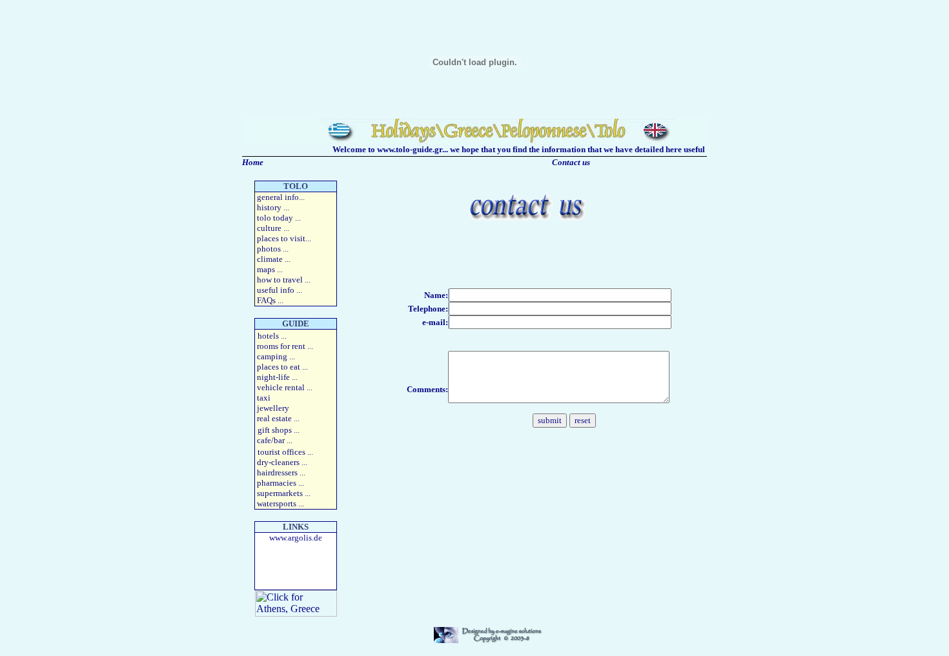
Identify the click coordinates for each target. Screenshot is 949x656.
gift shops (275, 430)
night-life (273, 377)
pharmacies (276, 483)
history (269, 207)
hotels (268, 336)
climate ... (274, 259)
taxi (263, 398)
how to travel (280, 279)
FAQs (266, 300)
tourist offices (281, 452)
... (284, 238)
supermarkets (281, 493)
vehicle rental (281, 387)
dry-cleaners (278, 462)
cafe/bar (272, 440)
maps (266, 269)
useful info (276, 290)
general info (278, 197)
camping (272, 356)
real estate (274, 418)
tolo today (275, 218)
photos (269, 248)
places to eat (278, 367)
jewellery (273, 408)
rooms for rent (281, 346)
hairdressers (277, 472)
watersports (276, 503)
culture (269, 228)
